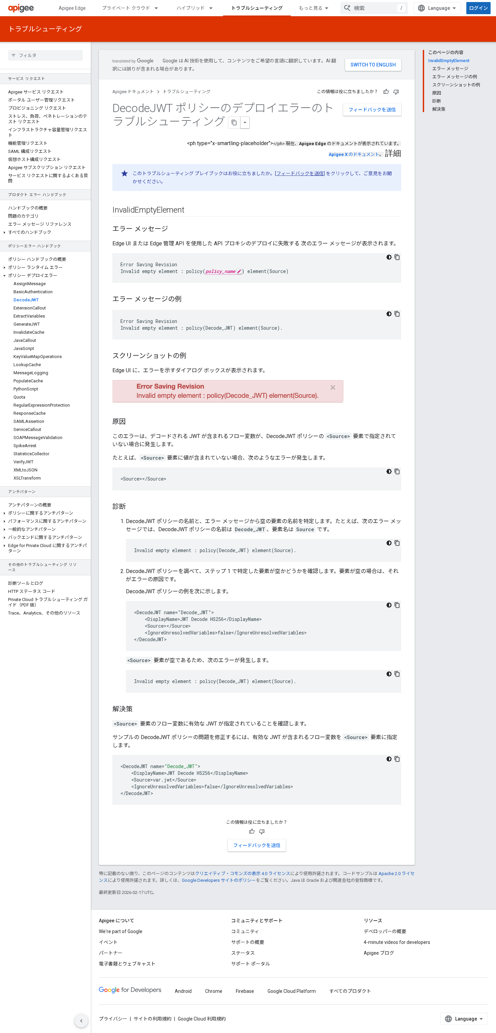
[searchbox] (45, 55)
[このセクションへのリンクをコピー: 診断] (132, 507)
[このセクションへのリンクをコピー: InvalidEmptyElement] (191, 211)
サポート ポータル (250, 964)
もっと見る (311, 8)
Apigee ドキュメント (133, 91)
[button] (45, 232)
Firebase (245, 991)
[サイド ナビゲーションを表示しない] (81, 1021)
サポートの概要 (247, 942)
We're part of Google (120, 931)
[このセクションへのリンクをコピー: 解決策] (139, 709)
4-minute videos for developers (397, 942)
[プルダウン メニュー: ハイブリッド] (214, 8)
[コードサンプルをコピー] (397, 257)
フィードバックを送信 (372, 109)
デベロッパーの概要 (385, 931)
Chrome (213, 991)
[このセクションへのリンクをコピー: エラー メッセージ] (175, 229)
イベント (108, 942)
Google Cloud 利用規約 (202, 1019)
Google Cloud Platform (292, 991)
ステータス (243, 953)
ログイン (478, 8)
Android (183, 991)
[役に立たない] (396, 92)
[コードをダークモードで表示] (389, 257)
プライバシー (113, 1019)
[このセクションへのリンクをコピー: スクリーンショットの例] (193, 356)
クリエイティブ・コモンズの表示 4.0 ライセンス (242, 873)
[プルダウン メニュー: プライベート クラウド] (159, 8)
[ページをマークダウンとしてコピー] (234, 122)
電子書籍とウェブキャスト (127, 964)
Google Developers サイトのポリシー (219, 880)
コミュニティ (245, 931)
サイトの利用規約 (152, 1019)
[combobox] (374, 8)
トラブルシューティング (257, 8)
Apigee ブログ (379, 953)
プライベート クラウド (126, 8)
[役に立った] (386, 92)
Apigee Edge (72, 8)
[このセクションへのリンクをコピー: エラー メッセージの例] (188, 300)
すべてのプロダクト (350, 991)
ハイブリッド (190, 8)
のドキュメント (354, 154)
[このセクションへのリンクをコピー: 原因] (132, 422)
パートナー (110, 953)
